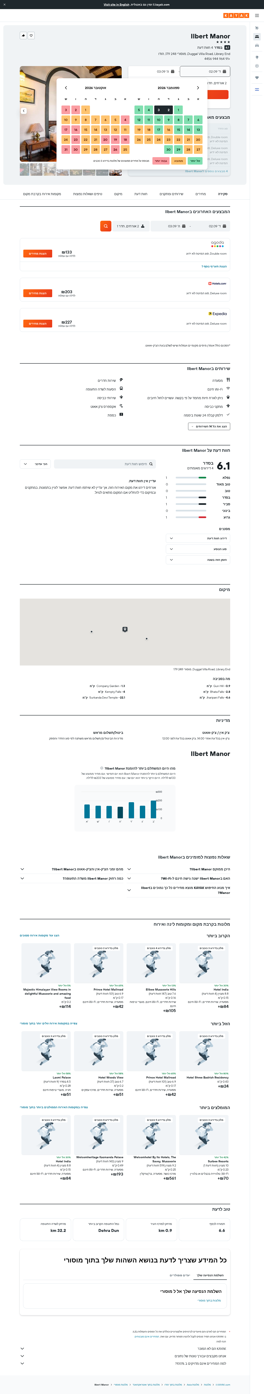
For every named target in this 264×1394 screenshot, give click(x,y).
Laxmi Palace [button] (62, 1077)
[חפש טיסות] (257, 28)
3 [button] (159, 110)
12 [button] (138, 120)
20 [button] (198, 140)
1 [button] (178, 110)
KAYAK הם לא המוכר (212, 1349)
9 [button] (169, 120)
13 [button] (198, 130)
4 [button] (149, 110)
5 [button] (139, 110)
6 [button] (198, 120)
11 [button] (148, 120)
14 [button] (188, 130)
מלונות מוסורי (121, 1384)
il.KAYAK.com (223, 1384)
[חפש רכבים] (257, 45)
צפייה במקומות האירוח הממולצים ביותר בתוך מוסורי (54, 1107)
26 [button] (139, 140)
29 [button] (178, 149)
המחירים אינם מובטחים (147, 1336)
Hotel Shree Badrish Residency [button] (208, 1077)
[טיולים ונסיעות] (257, 78)
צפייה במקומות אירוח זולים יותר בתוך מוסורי (48, 1023)
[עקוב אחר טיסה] (257, 66)
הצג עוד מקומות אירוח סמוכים (39, 935)
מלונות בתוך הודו (173, 1384)
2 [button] (169, 110)
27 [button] (198, 149)
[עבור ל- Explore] (257, 57)
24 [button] (158, 140)
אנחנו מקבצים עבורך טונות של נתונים (200, 1356)
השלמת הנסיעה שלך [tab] (210, 1275)
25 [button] (149, 140)
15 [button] (178, 130)
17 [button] (158, 130)
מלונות (207, 1384)
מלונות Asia (193, 1384)
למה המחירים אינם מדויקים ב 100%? (200, 1363)
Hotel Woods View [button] (110, 1077)
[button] (4, 4)
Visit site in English (116, 4)
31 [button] (65, 149)
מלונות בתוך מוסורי (209, 1300)
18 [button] (148, 130)
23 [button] (168, 140)
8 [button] (178, 120)
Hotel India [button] (221, 989)
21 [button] (188, 140)
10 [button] (158, 120)
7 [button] (188, 120)
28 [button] (188, 149)
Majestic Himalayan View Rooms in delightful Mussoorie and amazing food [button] (47, 994)
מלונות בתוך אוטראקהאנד (146, 1384)
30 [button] (168, 149)
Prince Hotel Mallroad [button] (108, 989)
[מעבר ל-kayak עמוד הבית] (236, 15)
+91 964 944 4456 (217, 59)
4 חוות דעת (205, 47)
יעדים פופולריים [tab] (180, 1275)
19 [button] (138, 130)
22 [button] (178, 140)
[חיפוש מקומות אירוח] (257, 37)
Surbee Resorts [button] (218, 1161)
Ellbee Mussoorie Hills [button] (161, 989)
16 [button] (168, 130)
